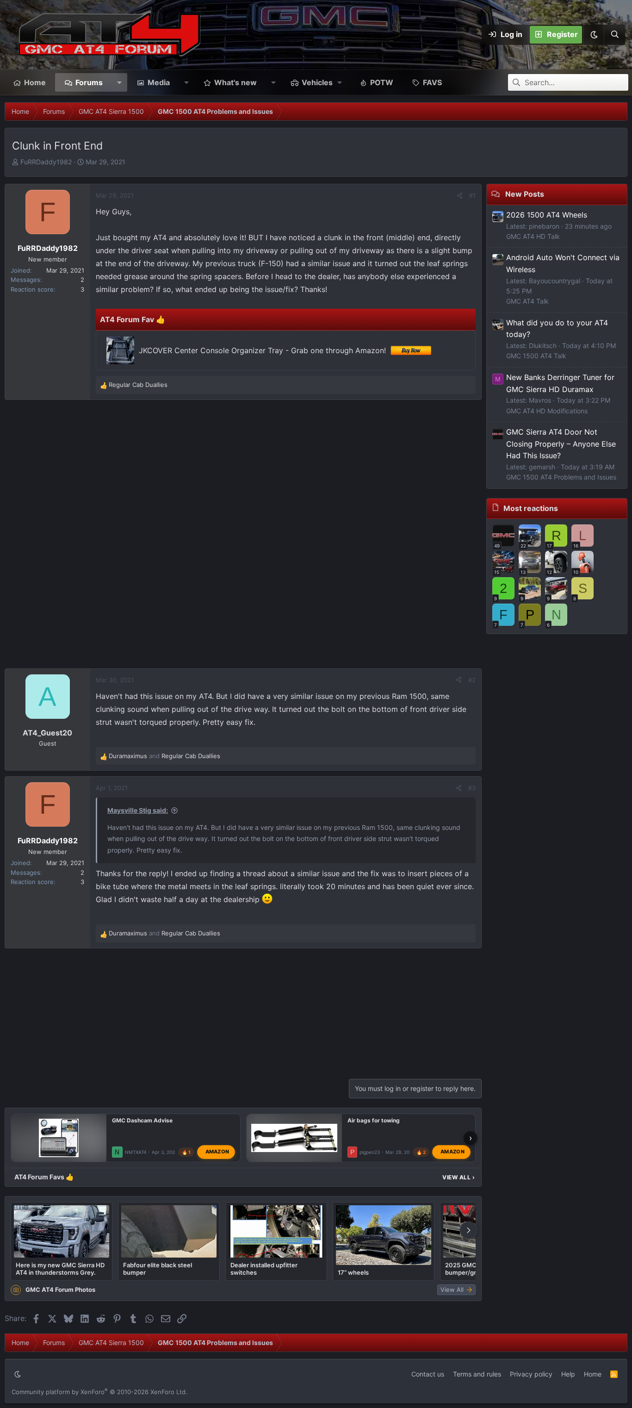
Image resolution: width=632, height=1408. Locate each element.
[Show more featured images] (468, 1230)
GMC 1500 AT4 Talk (536, 356)
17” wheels (353, 1272)
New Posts (524, 194)
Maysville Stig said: (137, 810)
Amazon (217, 1152)
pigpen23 (369, 1152)
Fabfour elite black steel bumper (157, 1268)
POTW (381, 82)
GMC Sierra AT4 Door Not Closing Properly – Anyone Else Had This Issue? (561, 443)
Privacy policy (531, 1374)
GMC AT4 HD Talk (533, 236)
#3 (472, 787)
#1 (472, 195)
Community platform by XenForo (99, 1392)
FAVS (432, 82)
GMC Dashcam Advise (142, 1120)
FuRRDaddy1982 (46, 162)
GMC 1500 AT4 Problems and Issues (561, 477)
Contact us (427, 1374)
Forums (89, 82)
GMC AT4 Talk (527, 301)
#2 (472, 680)
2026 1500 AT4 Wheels (546, 214)
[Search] (614, 35)
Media (159, 82)
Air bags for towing (373, 1120)
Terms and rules (477, 1374)
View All (458, 1177)
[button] (593, 35)
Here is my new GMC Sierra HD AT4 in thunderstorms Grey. (60, 1268)
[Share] (459, 195)
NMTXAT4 (135, 1152)
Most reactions (530, 508)
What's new (235, 82)
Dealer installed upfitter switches (263, 1268)
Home (35, 82)
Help (568, 1374)
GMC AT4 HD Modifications (547, 411)
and (164, 756)
